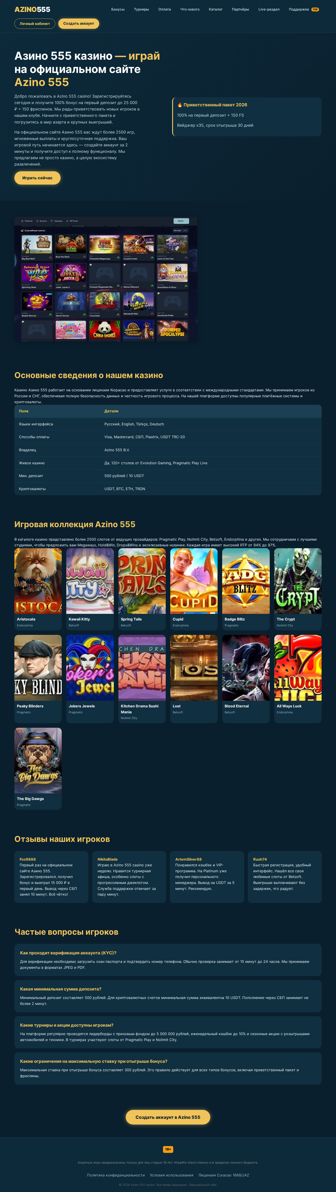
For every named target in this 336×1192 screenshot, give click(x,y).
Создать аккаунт (78, 23)
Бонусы (118, 9)
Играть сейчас (37, 177)
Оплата (164, 9)
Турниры (141, 9)
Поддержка (303, 9)
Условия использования (171, 1175)
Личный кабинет (35, 23)
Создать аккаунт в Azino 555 (168, 1117)
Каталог (216, 9)
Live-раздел (269, 9)
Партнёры (240, 9)
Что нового (190, 9)
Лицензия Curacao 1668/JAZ (223, 1175)
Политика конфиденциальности (116, 1175)
